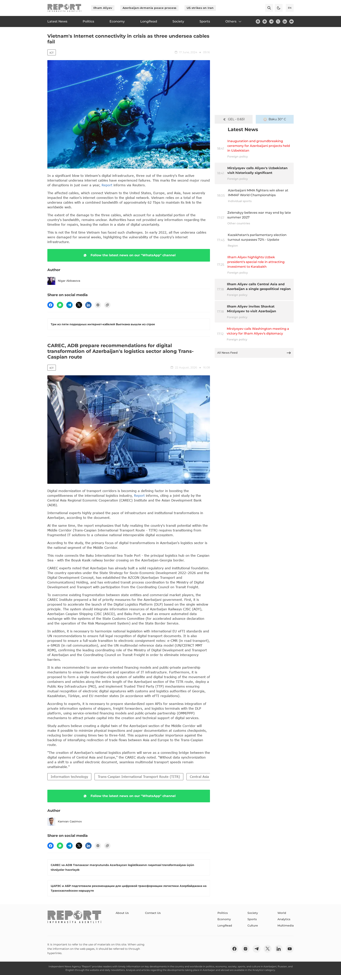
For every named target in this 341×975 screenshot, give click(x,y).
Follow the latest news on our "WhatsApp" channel (133, 255)
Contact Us (153, 913)
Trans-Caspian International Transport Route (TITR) (139, 776)
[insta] (264, 21)
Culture (252, 925)
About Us (122, 913)
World (281, 913)
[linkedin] (285, 21)
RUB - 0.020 (236, 119)
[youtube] (291, 21)
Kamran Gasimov (70, 821)
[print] (98, 305)
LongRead (224, 925)
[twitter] (278, 21)
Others (230, 21)
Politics (222, 913)
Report (107, 185)
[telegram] (271, 21)
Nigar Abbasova (69, 280)
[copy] (107, 305)
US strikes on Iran (200, 8)
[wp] (60, 305)
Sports (252, 919)
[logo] (64, 8)
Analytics (283, 919)
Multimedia (285, 925)
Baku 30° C (277, 119)
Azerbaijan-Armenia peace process (149, 8)
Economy (224, 919)
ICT (52, 52)
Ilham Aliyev (102, 8)
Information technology (69, 776)
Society (252, 913)
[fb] (258, 21)
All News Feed (227, 352)
